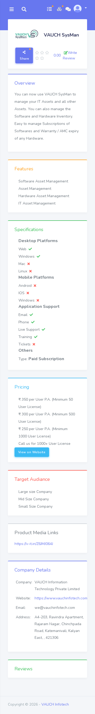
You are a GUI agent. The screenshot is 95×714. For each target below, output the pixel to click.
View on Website (32, 452)
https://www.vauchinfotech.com (61, 598)
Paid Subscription (46, 359)
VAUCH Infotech (55, 704)
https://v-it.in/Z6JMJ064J (34, 543)
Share (24, 59)
